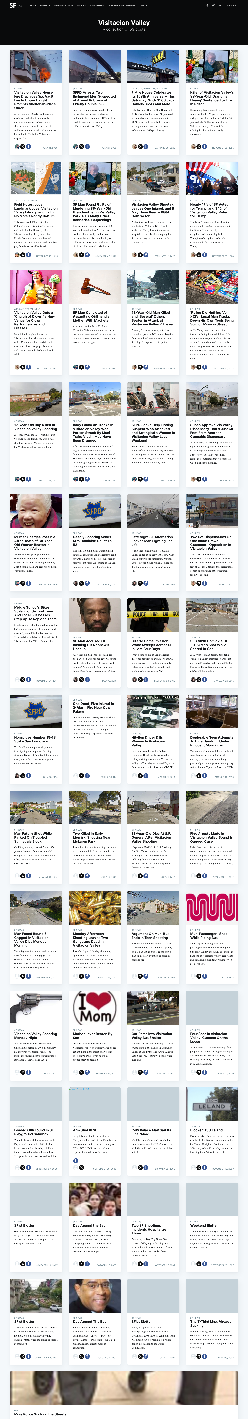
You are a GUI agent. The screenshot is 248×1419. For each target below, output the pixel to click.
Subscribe (231, 5)
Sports (81, 5)
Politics (45, 5)
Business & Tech (63, 5)
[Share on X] (23, 146)
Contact (145, 5)
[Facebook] (207, 5)
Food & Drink (97, 5)
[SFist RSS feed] (221, 5)
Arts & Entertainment (122, 5)
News (33, 5)
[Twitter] (213, 5)
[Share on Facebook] (28, 146)
